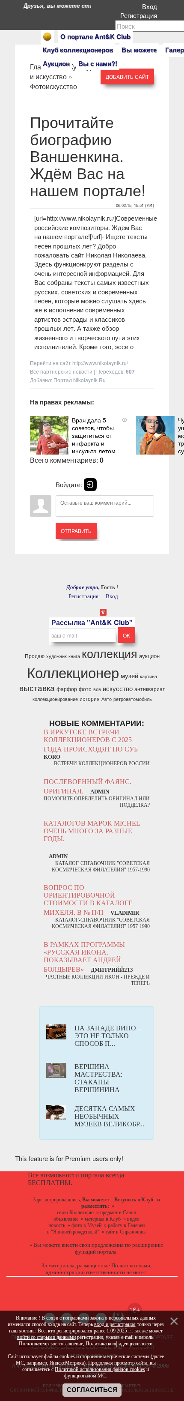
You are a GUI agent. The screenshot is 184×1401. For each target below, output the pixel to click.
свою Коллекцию (75, 1212)
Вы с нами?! (97, 63)
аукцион (149, 656)
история (90, 698)
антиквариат (149, 688)
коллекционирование (55, 699)
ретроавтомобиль (132, 699)
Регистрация (140, 15)
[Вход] (90, 484)
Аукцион (56, 63)
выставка (37, 687)
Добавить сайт (127, 76)
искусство (118, 688)
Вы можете (139, 49)
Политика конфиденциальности (119, 1344)
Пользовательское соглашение (51, 1344)
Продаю (35, 655)
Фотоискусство (53, 86)
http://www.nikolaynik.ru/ (100, 362)
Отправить (76, 530)
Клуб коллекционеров (78, 49)
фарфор (66, 688)
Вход (151, 6)
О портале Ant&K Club (95, 36)
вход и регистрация (115, 1324)
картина (148, 676)
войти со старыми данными (46, 1337)
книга (74, 656)
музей (129, 675)
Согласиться (92, 1389)
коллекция (109, 653)
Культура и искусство (64, 71)
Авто (106, 699)
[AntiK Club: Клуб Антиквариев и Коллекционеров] (47, 36)
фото (85, 688)
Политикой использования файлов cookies (100, 1369)
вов (97, 689)
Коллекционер (73, 672)
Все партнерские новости (61, 371)
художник (56, 656)
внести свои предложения (93, 1245)
